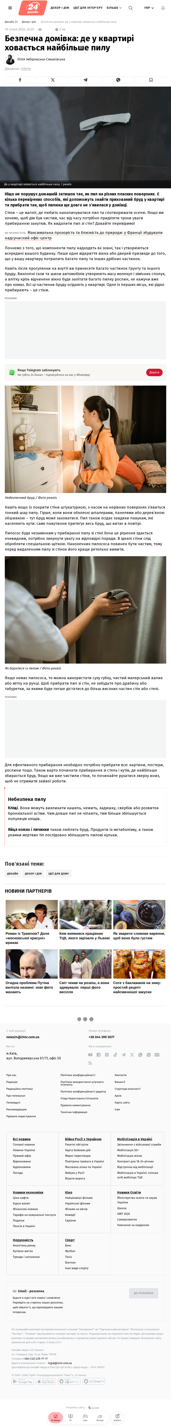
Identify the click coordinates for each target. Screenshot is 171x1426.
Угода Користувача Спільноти (79, 1098)
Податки (18, 1220)
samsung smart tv (94, 1381)
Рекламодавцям (16, 1109)
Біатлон (70, 1262)
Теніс (68, 1257)
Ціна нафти (21, 1198)
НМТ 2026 (123, 1214)
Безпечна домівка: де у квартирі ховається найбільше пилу (78, 22)
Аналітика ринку (24, 1245)
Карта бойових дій (78, 1150)
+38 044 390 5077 (101, 1037)
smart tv (69, 1381)
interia (26, 69)
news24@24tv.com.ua (22, 1037)
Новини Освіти (129, 1192)
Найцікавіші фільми (79, 1198)
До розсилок (143, 1293)
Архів (118, 1096)
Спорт (70, 1240)
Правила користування (21, 1116)
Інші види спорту (76, 1268)
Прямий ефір (22, 1156)
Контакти (120, 1075)
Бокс (68, 1245)
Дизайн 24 (11, 22)
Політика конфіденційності (77, 1075)
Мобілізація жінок (129, 1156)
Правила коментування (75, 1105)
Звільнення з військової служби (139, 1144)
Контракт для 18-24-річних (135, 1161)
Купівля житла (23, 1251)
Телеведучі (13, 1102)
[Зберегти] (151, 80)
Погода (18, 1173)
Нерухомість (23, 1240)
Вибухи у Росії (74, 1173)
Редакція (12, 1082)
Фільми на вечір (76, 1209)
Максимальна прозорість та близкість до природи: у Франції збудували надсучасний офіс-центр (84, 235)
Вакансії (120, 1082)
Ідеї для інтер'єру (88, 8)
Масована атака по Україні (83, 1167)
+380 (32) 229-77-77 (35, 1358)
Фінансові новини (25, 1209)
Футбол (70, 1251)
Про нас (11, 1075)
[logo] (33, 8)
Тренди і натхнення (26, 1257)
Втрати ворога (75, 1178)
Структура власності (128, 1089)
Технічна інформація (73, 1112)
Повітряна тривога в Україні (84, 1161)
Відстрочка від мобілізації (135, 1167)
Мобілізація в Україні (134, 1139)
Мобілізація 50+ (128, 1150)
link (90, 1054)
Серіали (70, 1220)
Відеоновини (22, 1161)
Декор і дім (60, 8)
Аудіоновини (21, 1167)
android (22, 1381)
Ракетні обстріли (76, 1144)
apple (46, 1381)
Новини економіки (28, 1192)
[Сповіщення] (163, 8)
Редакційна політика (19, 1089)
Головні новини (24, 1144)
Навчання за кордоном (133, 1225)
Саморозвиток (127, 1219)
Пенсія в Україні (24, 1226)
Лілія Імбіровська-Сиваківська (41, 59)
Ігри (117, 1109)
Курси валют (21, 1203)
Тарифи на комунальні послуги (34, 1215)
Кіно (68, 1192)
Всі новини (21, 1139)
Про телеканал (15, 1096)
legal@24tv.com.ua (60, 1363)
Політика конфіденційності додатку (83, 1091)
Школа (121, 1208)
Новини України (24, 1150)
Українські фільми (77, 1203)
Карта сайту (122, 1102)
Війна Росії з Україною (83, 1139)
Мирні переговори (78, 1156)
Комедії (70, 1215)
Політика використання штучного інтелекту (82, 1083)
